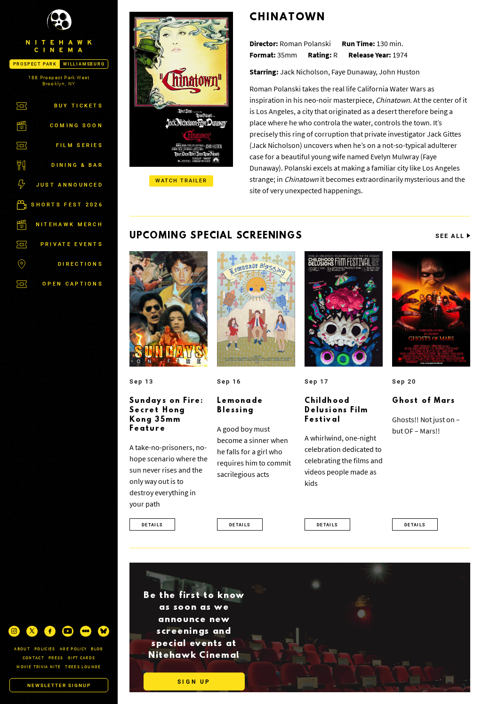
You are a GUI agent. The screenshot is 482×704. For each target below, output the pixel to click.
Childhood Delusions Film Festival (336, 410)
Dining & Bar (77, 165)
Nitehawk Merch (69, 224)
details (152, 525)
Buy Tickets (78, 106)
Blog (97, 648)
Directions (80, 264)
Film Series (79, 145)
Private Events (71, 244)
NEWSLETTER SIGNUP (59, 685)
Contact (33, 657)
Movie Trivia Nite (38, 666)
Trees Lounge (83, 666)
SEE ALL (450, 236)
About (22, 648)
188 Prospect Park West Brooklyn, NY (58, 80)
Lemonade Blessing (240, 406)
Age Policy (73, 648)
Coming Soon (76, 126)
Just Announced (69, 185)
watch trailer (181, 181)
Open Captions (72, 284)
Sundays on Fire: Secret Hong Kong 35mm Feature (166, 415)
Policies (45, 648)
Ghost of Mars (423, 401)
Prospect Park (35, 64)
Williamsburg (84, 64)
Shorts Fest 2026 (67, 205)
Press (56, 657)
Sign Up (194, 682)
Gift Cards (82, 657)
